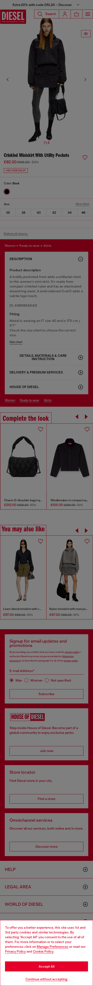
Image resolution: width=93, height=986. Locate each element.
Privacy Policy (15, 951)
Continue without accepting (46, 979)
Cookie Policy (43, 951)
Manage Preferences (52, 947)
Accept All (46, 966)
